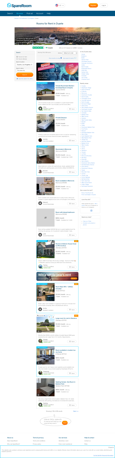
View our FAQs (87, 221)
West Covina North (86, 182)
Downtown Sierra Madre (88, 163)
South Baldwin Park (86, 136)
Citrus (83, 148)
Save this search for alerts (25, 78)
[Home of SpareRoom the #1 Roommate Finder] (19, 5)
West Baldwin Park (86, 138)
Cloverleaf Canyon (86, 61)
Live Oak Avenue (86, 100)
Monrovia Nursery (86, 155)
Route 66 (83, 159)
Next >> (75, 411)
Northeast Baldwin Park (87, 132)
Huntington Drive (86, 98)
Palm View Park (85, 181)
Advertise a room (63, 441)
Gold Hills (84, 70)
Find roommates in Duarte (88, 194)
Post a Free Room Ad (87, 193)
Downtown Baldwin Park (88, 127)
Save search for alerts (68, 58)
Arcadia (83, 86)
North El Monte (85, 89)
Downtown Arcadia (86, 95)
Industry (83, 118)
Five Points (84, 129)
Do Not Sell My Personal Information (103, 455)
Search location (20, 62)
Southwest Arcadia (86, 109)
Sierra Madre (84, 161)
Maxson (83, 130)
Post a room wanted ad (65, 444)
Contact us (87, 441)
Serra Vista (84, 134)
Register (93, 5)
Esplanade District (86, 68)
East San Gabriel (85, 141)
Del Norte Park (85, 179)
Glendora (84, 150)
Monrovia (84, 93)
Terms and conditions (39, 441)
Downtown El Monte (87, 168)
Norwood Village (86, 104)
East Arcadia (84, 66)
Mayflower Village (86, 87)
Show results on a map (54, 58)
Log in (104, 5)
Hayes (83, 170)
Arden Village (85, 184)
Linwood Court (85, 79)
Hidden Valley (85, 74)
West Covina (84, 116)
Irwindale (83, 75)
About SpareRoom (12, 441)
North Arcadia (85, 102)
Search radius (20, 68)
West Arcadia (85, 145)
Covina (83, 173)
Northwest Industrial (87, 186)
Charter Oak (84, 175)
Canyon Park (84, 59)
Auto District (84, 166)
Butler (83, 58)
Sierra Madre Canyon (87, 107)
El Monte (83, 91)
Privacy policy (37, 444)
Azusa (83, 54)
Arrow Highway (85, 177)
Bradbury (84, 56)
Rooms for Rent (22, 57)
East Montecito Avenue (87, 164)
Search (10, 13)
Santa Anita (84, 105)
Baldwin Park (84, 114)
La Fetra (83, 154)
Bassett (83, 121)
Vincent (83, 152)
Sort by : (60, 53)
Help (49, 13)
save (64, 423)
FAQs (85, 444)
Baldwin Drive (85, 143)
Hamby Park (84, 72)
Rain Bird (83, 157)
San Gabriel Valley (86, 111)
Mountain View (85, 172)
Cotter (83, 65)
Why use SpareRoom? (13, 444)
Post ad (30, 13)
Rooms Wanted (22, 59)
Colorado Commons (86, 63)
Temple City (84, 139)
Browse (20, 13)
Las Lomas (84, 77)
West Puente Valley (86, 120)
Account (39, 13)
